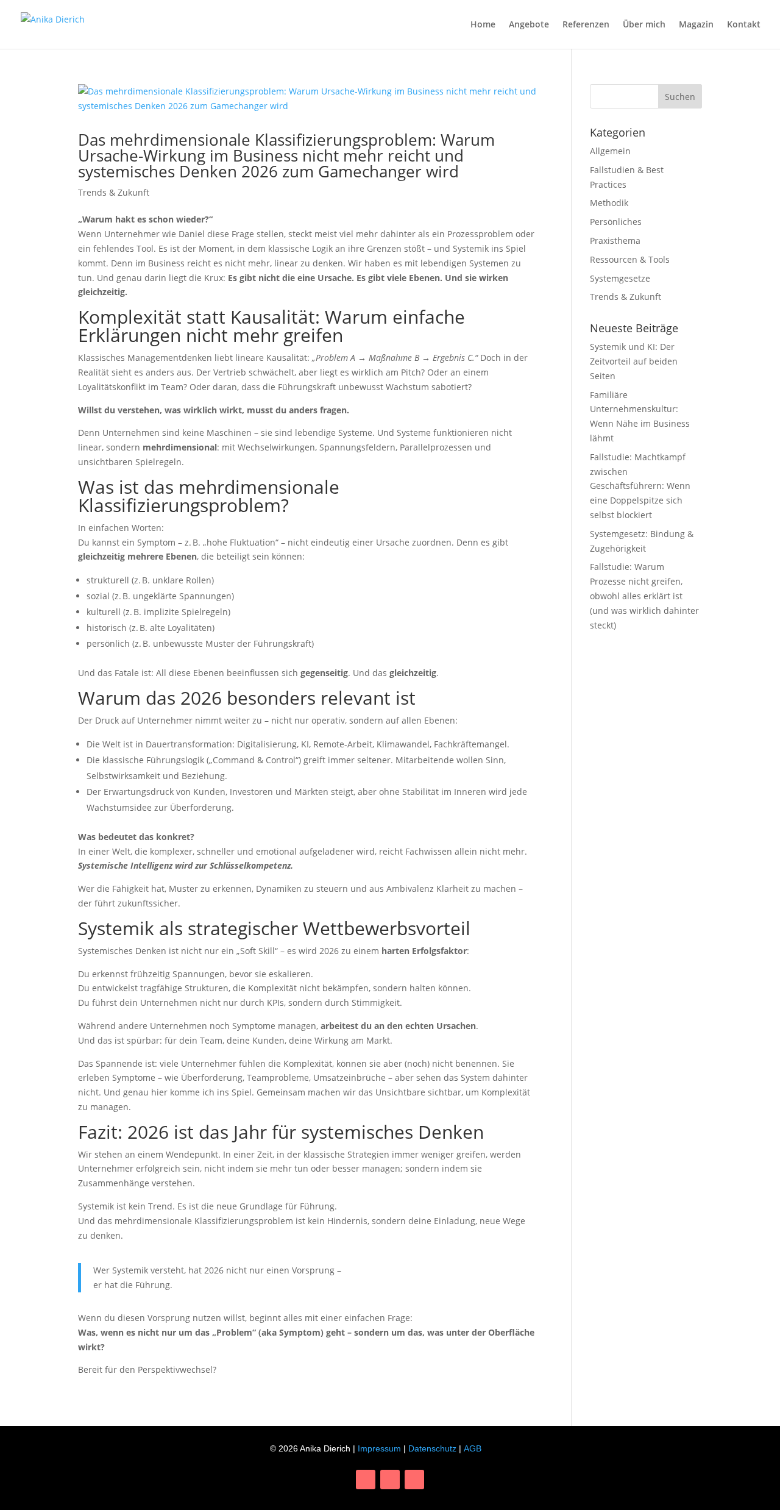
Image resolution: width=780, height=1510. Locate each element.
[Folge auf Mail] (365, 1479)
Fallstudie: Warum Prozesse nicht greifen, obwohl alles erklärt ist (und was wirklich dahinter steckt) (644, 595)
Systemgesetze (620, 278)
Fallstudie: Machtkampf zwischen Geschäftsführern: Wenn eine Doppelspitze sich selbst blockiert (640, 486)
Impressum (379, 1448)
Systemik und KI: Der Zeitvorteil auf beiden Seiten (634, 361)
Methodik (609, 202)
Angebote (529, 25)
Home (482, 25)
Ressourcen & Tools (630, 259)
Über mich (644, 25)
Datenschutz (432, 1448)
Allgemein (610, 151)
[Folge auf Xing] (414, 1479)
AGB (472, 1448)
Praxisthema (615, 240)
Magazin (696, 25)
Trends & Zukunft (113, 192)
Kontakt (743, 25)
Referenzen (585, 25)
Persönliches (616, 221)
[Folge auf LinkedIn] (390, 1479)
